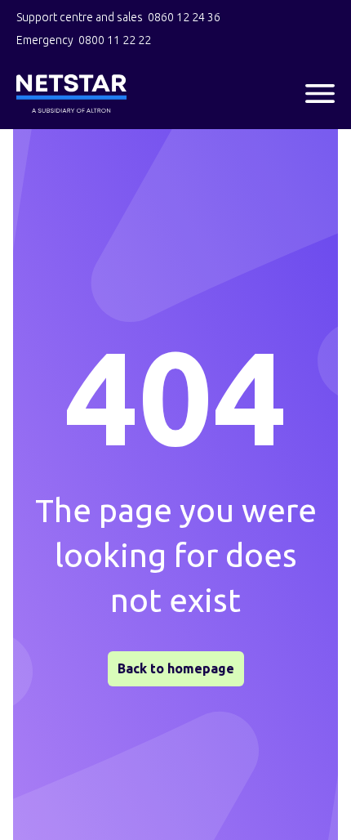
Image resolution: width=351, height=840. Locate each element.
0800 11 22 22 (114, 40)
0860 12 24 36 (184, 17)
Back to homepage (176, 668)
